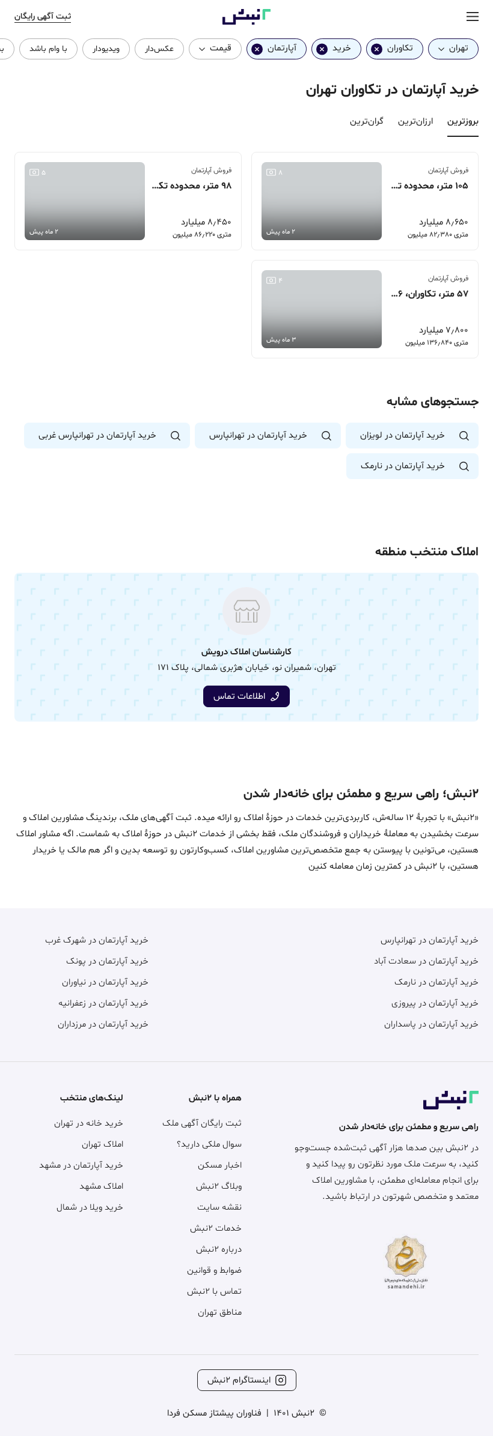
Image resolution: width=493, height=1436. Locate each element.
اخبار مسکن (220, 1165)
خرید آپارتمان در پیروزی (435, 1003)
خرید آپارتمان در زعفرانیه (103, 1003)
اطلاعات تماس (239, 696)
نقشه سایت (219, 1207)
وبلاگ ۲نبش (219, 1186)
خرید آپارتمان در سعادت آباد (426, 961)
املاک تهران (102, 1144)
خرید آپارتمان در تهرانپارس (430, 940)
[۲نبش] (246, 22)
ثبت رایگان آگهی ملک (202, 1123)
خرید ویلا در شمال (90, 1207)
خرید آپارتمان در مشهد (81, 1165)
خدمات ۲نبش (216, 1228)
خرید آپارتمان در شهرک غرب (97, 940)
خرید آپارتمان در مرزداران (103, 1024)
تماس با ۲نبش (214, 1291)
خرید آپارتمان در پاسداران (431, 1024)
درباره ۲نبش (219, 1249)
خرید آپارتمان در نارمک (436, 982)
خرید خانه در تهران (88, 1123)
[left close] (376, 49)
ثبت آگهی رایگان (42, 16)
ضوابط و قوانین (214, 1270)
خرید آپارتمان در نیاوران (105, 982)
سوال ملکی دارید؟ (209, 1144)
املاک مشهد (101, 1186)
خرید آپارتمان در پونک (107, 961)
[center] (473, 17)
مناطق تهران (220, 1312)
